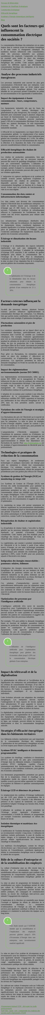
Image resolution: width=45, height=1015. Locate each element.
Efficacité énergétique (9, 13)
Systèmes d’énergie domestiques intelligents (17, 16)
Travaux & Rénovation (9, 3)
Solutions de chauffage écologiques (14, 6)
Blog (3, 20)
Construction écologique (10, 10)
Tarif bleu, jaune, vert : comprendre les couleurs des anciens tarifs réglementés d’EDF (20, 1012)
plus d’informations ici (33, 443)
